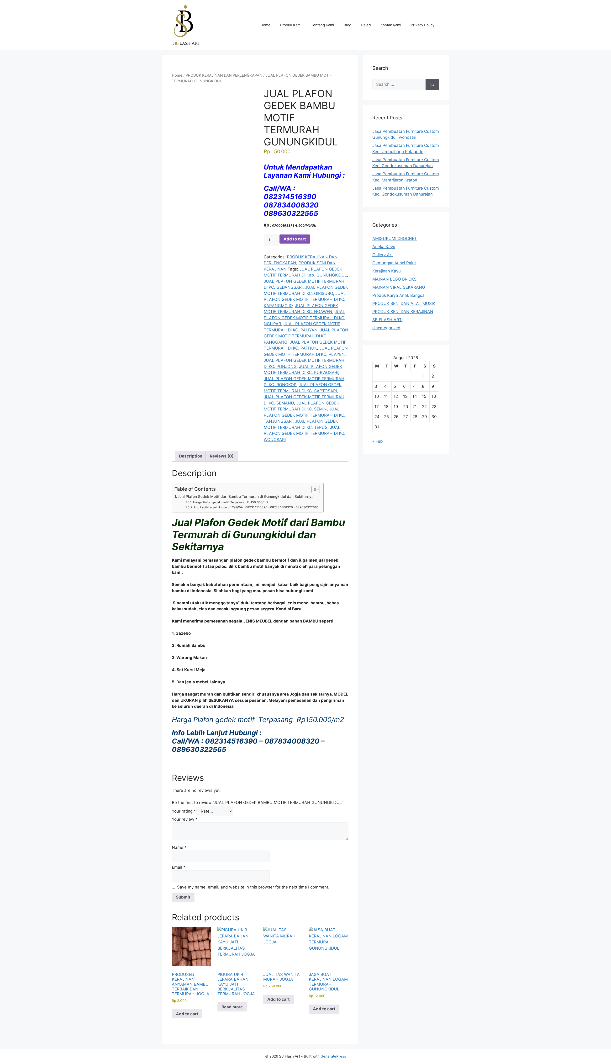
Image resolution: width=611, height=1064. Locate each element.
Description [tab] (190, 456)
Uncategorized (386, 327)
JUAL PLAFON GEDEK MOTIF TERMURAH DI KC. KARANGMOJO (305, 299)
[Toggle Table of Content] (313, 489)
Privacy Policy (422, 25)
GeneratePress (333, 1056)
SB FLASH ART (387, 319)
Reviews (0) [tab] (222, 456)
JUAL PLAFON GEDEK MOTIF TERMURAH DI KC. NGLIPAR (304, 317)
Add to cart (295, 239)
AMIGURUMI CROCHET (394, 238)
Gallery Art (382, 254)
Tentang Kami (322, 25)
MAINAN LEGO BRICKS (394, 279)
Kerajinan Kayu (386, 271)
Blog (347, 25)
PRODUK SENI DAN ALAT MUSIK (403, 303)
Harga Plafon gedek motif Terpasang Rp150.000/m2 (230, 502)
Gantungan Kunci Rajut (394, 263)
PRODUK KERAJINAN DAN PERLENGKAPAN (224, 75)
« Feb (377, 441)
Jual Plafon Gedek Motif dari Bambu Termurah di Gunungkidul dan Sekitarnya (246, 496)
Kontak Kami (390, 25)
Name (179, 847)
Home (265, 25)
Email (178, 867)
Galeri (366, 25)
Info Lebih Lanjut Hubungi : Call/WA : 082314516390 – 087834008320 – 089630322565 (256, 507)
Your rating (184, 811)
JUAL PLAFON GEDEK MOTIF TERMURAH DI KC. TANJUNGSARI (304, 415)
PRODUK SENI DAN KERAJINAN (402, 311)
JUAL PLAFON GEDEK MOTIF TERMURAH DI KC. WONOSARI (304, 433)
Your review (185, 819)
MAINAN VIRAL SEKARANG (398, 287)
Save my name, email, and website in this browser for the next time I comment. (253, 887)
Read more (232, 1007)
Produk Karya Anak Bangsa (398, 295)
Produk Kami (290, 25)
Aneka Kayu (383, 246)
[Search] (432, 84)
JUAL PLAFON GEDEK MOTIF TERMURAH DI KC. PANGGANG (306, 336)
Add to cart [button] (187, 1013)
